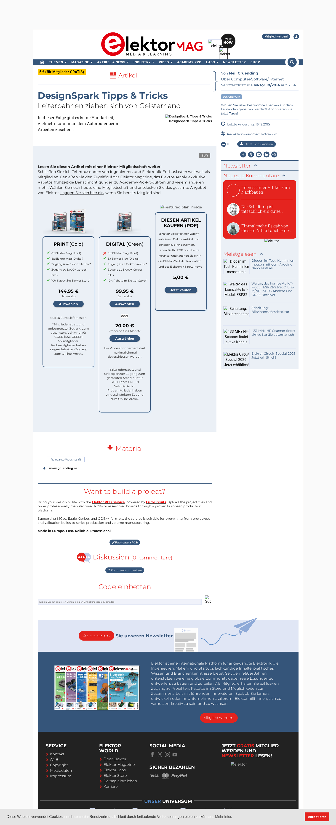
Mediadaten (61, 770)
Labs (210, 62)
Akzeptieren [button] (317, 817)
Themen (56, 62)
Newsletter (234, 62)
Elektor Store (115, 775)
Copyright (59, 765)
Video (164, 62)
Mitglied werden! (276, 36)
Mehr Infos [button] (223, 817)
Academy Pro (189, 62)
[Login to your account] (296, 36)
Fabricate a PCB (126, 542)
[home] (42, 62)
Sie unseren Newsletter (128, 636)
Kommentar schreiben (126, 570)
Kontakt (57, 754)
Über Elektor (115, 759)
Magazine (80, 62)
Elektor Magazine (119, 764)
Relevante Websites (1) (66, 459)
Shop (255, 62)
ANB (54, 759)
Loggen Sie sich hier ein (82, 193)
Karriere (111, 786)
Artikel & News (111, 62)
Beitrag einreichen (120, 781)
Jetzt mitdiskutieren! (259, 144)
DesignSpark (231, 96)
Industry (142, 62)
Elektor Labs (115, 770)
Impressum (60, 776)
